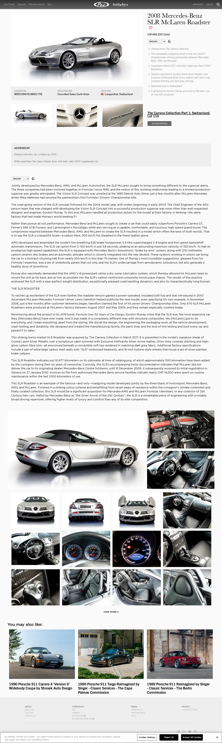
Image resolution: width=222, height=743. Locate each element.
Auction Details (159, 123)
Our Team (29, 713)
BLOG (133, 716)
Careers (75, 713)
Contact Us (30, 716)
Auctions (9, 4)
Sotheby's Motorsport (82, 719)
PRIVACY (186, 707)
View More (110, 612)
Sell (49, 4)
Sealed (22, 4)
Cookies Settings (189, 710)
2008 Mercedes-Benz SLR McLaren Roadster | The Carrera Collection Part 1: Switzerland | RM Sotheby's (111, 4)
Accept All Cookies (192, 737)
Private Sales (36, 4)
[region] (111, 737)
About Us (29, 710)
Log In (209, 4)
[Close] (217, 737)
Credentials (136, 710)
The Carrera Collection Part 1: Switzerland (178, 113)
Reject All (169, 737)
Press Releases (138, 713)
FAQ (74, 710)
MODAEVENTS (78, 716)
